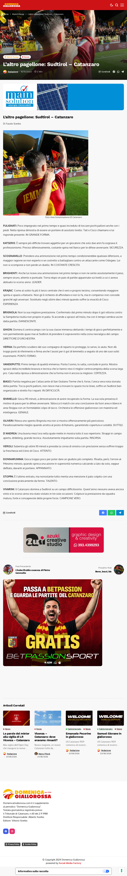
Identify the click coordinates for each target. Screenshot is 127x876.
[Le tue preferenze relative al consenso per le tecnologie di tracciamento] (122, 871)
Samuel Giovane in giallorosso (109, 710)
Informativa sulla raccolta (33, 845)
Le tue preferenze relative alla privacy (77, 845)
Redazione (13, 71)
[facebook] (6, 806)
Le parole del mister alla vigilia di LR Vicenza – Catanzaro (16, 711)
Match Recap (18, 14)
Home (6, 14)
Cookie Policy (30, 819)
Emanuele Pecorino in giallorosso (78, 710)
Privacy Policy (13, 819)
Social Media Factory (70, 837)
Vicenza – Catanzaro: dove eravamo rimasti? (46, 711)
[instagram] (12, 806)
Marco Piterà (44, 728)
